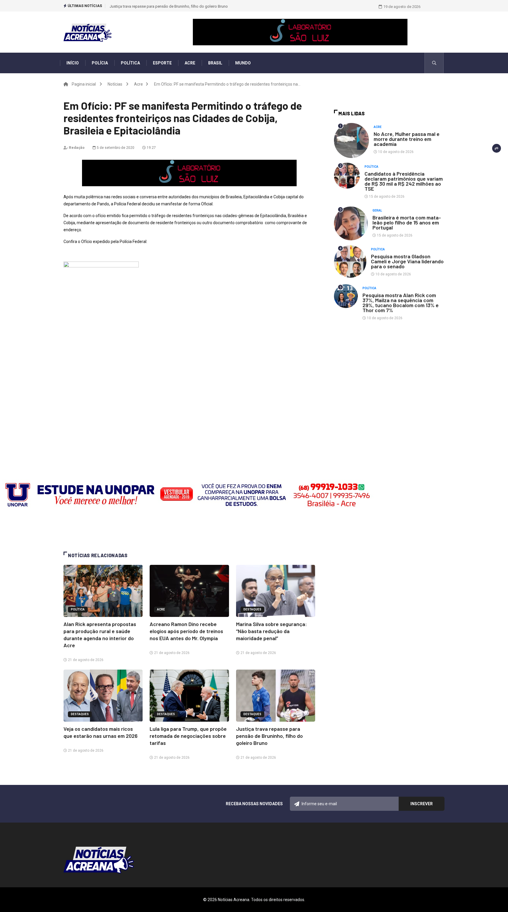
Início (72, 63)
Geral (377, 210)
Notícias (115, 84)
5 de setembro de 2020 (115, 148)
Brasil (215, 63)
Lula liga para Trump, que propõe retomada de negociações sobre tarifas (188, 735)
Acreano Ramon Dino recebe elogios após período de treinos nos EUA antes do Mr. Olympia (186, 631)
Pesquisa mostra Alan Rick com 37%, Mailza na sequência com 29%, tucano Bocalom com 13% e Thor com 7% (400, 302)
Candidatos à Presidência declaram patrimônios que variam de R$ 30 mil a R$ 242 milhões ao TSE (404, 181)
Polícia (100, 63)
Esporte (162, 63)
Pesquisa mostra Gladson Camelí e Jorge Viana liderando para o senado (407, 261)
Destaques (252, 609)
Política (130, 63)
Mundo (243, 63)
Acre (190, 63)
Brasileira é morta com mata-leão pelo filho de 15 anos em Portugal (406, 222)
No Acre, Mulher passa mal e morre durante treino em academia (407, 139)
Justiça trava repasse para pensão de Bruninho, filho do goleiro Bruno (169, 6)
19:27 (151, 148)
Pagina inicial (84, 84)
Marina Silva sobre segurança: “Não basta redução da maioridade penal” (271, 631)
